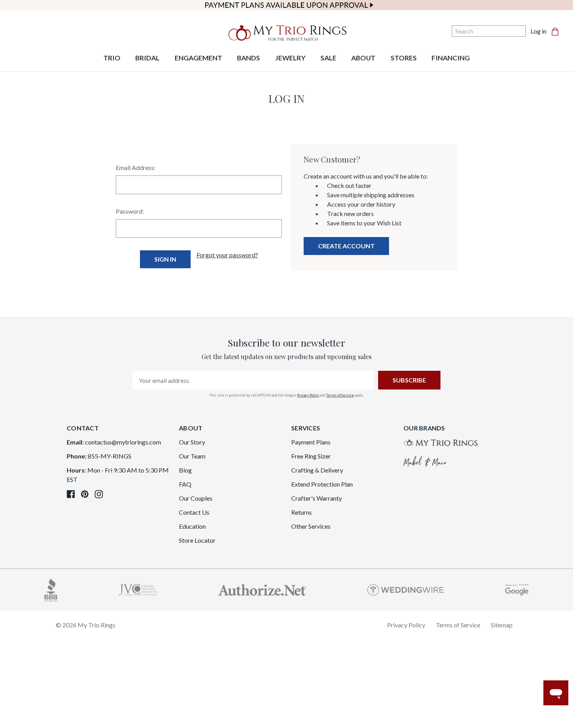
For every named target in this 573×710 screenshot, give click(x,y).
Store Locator (197, 540)
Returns (301, 512)
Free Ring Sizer (311, 456)
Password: (130, 211)
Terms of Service (340, 395)
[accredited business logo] (51, 589)
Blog (185, 470)
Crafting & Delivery (317, 470)
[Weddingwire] (405, 589)
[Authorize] (262, 589)
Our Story (192, 442)
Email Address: (136, 167)
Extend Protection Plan (322, 484)
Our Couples (195, 498)
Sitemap (502, 625)
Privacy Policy (308, 395)
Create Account (346, 246)
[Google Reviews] (517, 589)
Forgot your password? (227, 255)
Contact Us (194, 512)
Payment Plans (311, 442)
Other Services (311, 526)
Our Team (192, 456)
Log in (538, 31)
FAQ (185, 484)
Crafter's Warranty (316, 498)
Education (192, 526)
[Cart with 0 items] (557, 31)
